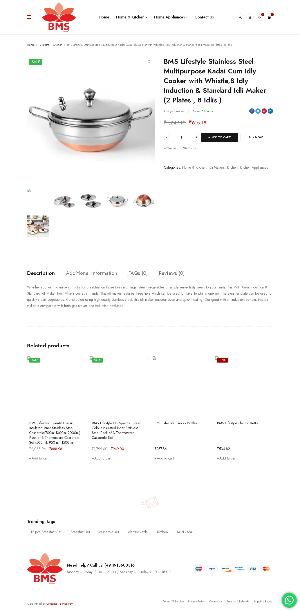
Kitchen (57, 45)
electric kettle (138, 531)
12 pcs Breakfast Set (46, 531)
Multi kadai (185, 531)
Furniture (44, 45)
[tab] (41, 273)
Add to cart (221, 137)
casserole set (109, 531)
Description (41, 273)
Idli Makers (217, 167)
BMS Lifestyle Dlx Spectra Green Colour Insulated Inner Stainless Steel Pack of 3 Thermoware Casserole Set (116, 430)
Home (30, 45)
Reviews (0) (172, 273)
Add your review (174, 111)
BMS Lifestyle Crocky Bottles (175, 423)
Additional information (91, 273)
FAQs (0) (138, 273)
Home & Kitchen (194, 167)
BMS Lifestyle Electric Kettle (237, 423)
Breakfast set (80, 531)
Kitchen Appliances (254, 167)
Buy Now (256, 137)
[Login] (250, 17)
